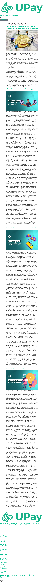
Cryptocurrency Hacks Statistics (16, 368)
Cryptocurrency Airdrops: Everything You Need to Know (21, 227)
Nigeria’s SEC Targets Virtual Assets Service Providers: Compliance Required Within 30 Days (22, 27)
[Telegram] (0, 526)
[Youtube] (0, 529)
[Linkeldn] (0, 531)
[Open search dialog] (0, 17)
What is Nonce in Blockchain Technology (19, 89)
